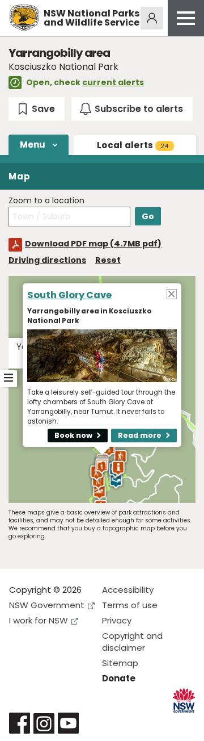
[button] (102, 466)
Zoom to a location (46, 200)
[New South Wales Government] (184, 700)
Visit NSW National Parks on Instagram (43, 723)
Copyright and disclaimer (132, 642)
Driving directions (47, 260)
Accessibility (128, 590)
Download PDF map (93, 243)
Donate (118, 678)
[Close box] (172, 293)
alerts (133, 145)
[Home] (24, 18)
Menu (33, 144)
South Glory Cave (69, 295)
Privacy (116, 620)
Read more (140, 435)
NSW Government (46, 605)
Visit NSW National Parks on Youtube (68, 723)
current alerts (113, 82)
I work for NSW (38, 620)
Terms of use (130, 605)
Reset (108, 260)
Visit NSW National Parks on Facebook (19, 723)
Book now (73, 435)
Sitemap (120, 663)
